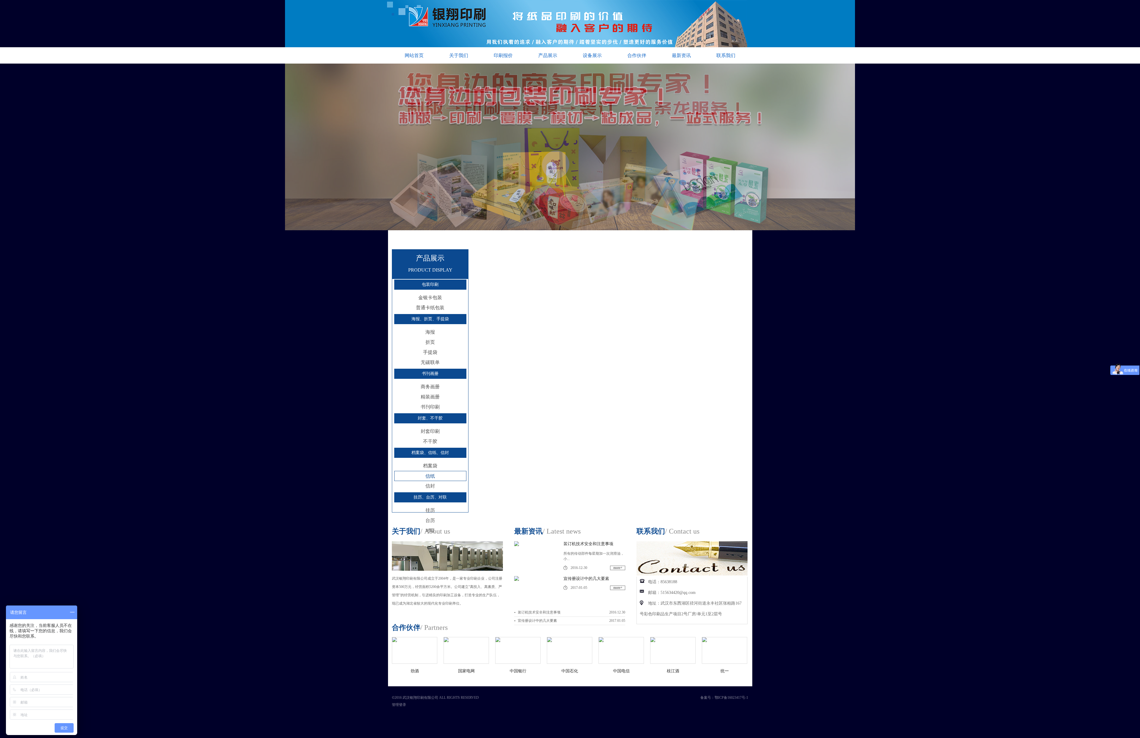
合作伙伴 (636, 55)
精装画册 (430, 396)
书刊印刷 (430, 406)
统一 (673, 671)
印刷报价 (503, 55)
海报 (430, 332)
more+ (618, 568)
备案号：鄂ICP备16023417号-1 (724, 698)
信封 (430, 485)
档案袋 (430, 465)
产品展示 (547, 55)
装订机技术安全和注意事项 (588, 544)
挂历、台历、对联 (430, 497)
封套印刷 (430, 431)
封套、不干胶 (430, 418)
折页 (430, 342)
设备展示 (592, 55)
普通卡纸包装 (430, 307)
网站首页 (414, 55)
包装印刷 (430, 284)
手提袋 (430, 352)
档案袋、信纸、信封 (430, 452)
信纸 (430, 476)
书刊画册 (430, 373)
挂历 (430, 510)
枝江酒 (621, 671)
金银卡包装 (430, 297)
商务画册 (430, 386)
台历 (430, 520)
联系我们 (725, 55)
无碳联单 (430, 362)
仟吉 (725, 671)
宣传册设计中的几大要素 (586, 578)
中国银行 (466, 671)
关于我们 (458, 55)
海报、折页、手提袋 (430, 319)
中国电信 (569, 671)
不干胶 (430, 441)
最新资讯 (681, 55)
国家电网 (414, 671)
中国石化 (518, 671)
